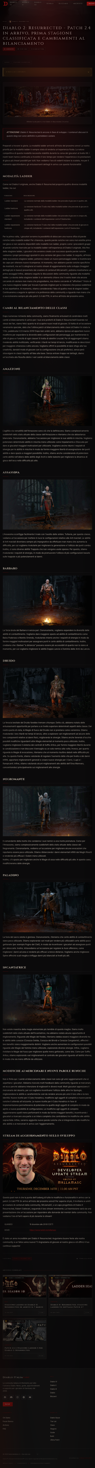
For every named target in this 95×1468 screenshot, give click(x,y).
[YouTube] (30, 1397)
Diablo (52, 1393)
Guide (52, 1432)
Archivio (6, 1425)
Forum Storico (8, 1421)
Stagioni (53, 1429)
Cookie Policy (22, 1463)
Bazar (7, 1404)
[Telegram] (24, 1397)
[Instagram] (17, 1397)
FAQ (4, 1429)
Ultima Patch (55, 1440)
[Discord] (11, 1397)
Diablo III (53, 1389)
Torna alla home (85, 1258)
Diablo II (53, 1385)
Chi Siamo (6, 1418)
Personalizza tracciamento (40, 1463)
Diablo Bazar (55, 1418)
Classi (52, 1425)
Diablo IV (53, 1382)
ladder (7, 62)
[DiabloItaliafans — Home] (5, 4)
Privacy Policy (8, 1463)
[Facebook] (5, 1397)
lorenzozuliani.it (85, 1458)
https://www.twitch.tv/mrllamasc (43, 1230)
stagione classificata (21, 62)
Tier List (53, 1421)
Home (5, 21)
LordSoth (10, 49)
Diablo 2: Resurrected (20, 21)
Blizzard (53, 1396)
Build (52, 1436)
